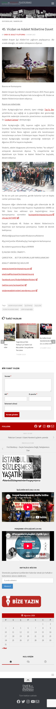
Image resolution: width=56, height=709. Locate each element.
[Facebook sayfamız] (35, 426)
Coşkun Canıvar (11, 119)
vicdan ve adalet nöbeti (10, 309)
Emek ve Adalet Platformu (14, 35)
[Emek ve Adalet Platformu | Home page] (22, 3)
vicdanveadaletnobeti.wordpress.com (18, 290)
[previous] (3, 342)
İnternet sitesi (11, 403)
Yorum (8, 376)
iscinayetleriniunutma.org (40, 214)
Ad (6, 394)
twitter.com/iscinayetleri (13, 285)
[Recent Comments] (28, 662)
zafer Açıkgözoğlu (27, 309)
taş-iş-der (38, 305)
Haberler (18, 21)
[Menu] (52, 3)
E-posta (33, 394)
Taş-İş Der (49, 109)
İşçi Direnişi (28, 305)
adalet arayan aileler (15, 305)
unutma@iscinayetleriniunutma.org (18, 274)
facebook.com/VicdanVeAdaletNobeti (18, 279)
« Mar (4, 648)
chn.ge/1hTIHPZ (9, 218)
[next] (53, 342)
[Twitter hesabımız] (40, 426)
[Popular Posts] (10, 662)
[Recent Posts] (45, 662)
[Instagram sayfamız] (44, 426)
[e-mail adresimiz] (52, 426)
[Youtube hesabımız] (48, 426)
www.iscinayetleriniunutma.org (16, 268)
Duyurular (7, 21)
